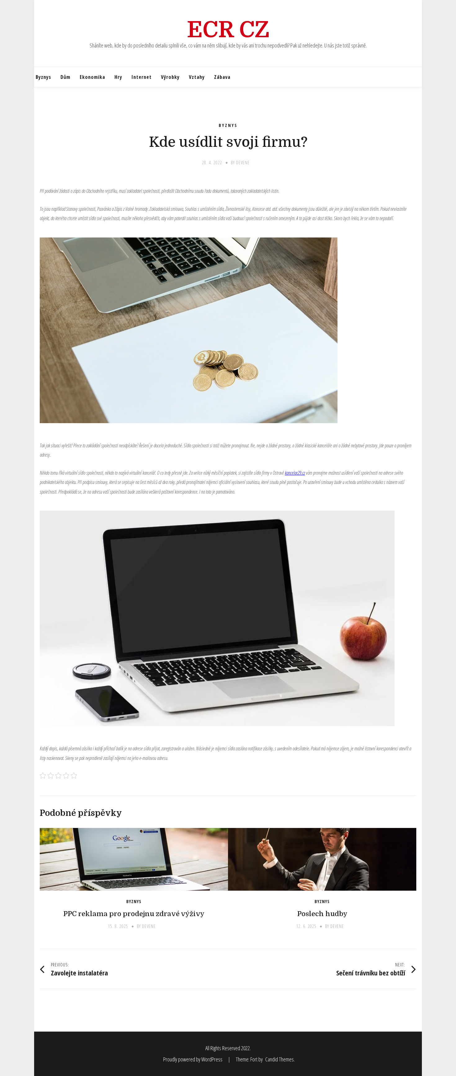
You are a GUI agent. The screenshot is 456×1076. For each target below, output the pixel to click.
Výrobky (170, 77)
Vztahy (197, 77)
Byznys (43, 77)
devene (243, 162)
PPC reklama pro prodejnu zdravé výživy (133, 914)
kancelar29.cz (295, 472)
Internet (142, 77)
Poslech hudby (322, 914)
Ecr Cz (228, 30)
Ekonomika (92, 77)
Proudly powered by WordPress (193, 1059)
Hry (118, 77)
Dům (65, 77)
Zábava (222, 77)
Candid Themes (279, 1059)
